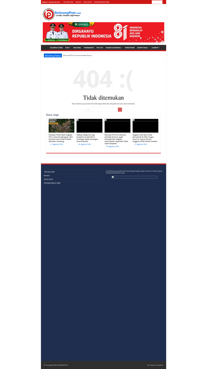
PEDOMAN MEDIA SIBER (101, 2)
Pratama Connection (156, 365)
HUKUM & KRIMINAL (113, 48)
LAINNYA (155, 48)
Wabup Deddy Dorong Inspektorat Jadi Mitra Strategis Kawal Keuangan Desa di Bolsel (87, 138)
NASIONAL (77, 48)
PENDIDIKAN (130, 48)
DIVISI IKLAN (87, 2)
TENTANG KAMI (68, 2)
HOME (45, 47)
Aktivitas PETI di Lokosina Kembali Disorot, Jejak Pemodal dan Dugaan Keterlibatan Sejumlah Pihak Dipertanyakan (116, 139)
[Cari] (164, 2)
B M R (67, 48)
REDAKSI (78, 2)
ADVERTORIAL (142, 48)
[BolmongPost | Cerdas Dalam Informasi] (62, 14)
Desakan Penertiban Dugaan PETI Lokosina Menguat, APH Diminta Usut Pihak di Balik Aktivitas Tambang (61, 138)
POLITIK (100, 48)
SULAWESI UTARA (56, 48)
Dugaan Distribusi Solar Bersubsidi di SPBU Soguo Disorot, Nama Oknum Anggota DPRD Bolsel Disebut (145, 138)
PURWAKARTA (89, 48)
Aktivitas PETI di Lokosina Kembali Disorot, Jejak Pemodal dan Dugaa (86, 55)
